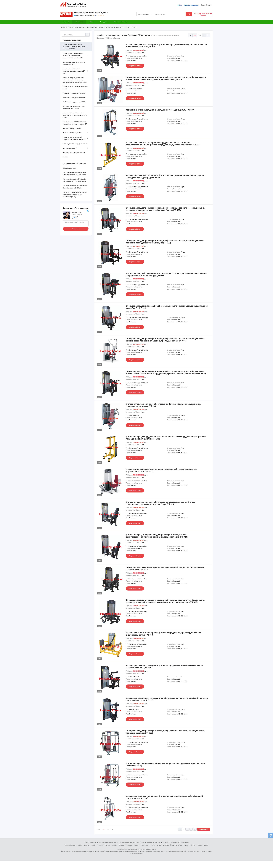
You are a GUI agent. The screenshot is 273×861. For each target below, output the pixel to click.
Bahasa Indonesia (203, 845)
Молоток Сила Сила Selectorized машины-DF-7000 (74, 63)
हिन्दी (173, 845)
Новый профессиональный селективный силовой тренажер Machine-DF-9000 (74, 46)
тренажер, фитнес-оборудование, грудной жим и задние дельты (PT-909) (160, 110)
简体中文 (86, 845)
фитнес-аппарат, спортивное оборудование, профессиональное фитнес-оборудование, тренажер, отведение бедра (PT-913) (161, 503)
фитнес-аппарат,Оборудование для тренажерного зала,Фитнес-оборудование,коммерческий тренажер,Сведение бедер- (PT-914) (157, 535)
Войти (180, 5)
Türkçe (186, 845)
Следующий (202, 829)
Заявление (93, 842)
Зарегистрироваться (191, 5)
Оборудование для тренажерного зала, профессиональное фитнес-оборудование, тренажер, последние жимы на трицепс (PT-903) (165, 241)
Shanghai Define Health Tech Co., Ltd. (90, 12)
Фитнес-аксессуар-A (70, 148)
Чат (76, 217)
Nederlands (166, 845)
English (80, 845)
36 (108, 829)
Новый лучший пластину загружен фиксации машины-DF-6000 (74, 71)
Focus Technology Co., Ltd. (134, 849)
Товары (80, 22)
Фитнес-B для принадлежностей (74, 152)
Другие (65, 157)
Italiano (136, 845)
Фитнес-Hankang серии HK (72, 133)
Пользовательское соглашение (108, 842)
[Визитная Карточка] (88, 210)
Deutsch (121, 845)
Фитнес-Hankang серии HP (72, 128)
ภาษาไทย (179, 845)
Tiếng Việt (193, 845)
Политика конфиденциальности (129, 842)
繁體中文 (94, 845)
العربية (159, 845)
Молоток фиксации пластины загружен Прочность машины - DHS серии (75, 115)
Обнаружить (103, 22)
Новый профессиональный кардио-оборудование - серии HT (74, 138)
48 (112, 829)
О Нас (91, 22)
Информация (185, 842)
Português (129, 845)
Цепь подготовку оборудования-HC (75, 144)
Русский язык (145, 845)
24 (103, 829)
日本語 (101, 845)
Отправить (75, 229)
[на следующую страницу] (208, 35)
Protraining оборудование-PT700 (74, 97)
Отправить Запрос (135, 66)
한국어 (153, 845)
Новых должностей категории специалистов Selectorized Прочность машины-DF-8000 (73, 55)
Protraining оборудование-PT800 (74, 102)
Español (114, 845)
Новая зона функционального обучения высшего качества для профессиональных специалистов (75, 80)
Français (107, 845)
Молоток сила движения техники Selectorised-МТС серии (74, 107)
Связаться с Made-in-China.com (151, 842)
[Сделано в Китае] (73, 4)
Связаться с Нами (120, 22)
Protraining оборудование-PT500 (74, 93)
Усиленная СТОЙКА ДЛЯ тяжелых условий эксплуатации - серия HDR (75, 123)
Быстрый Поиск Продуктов (171, 842)
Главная (66, 22)
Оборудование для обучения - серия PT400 (75, 87)
